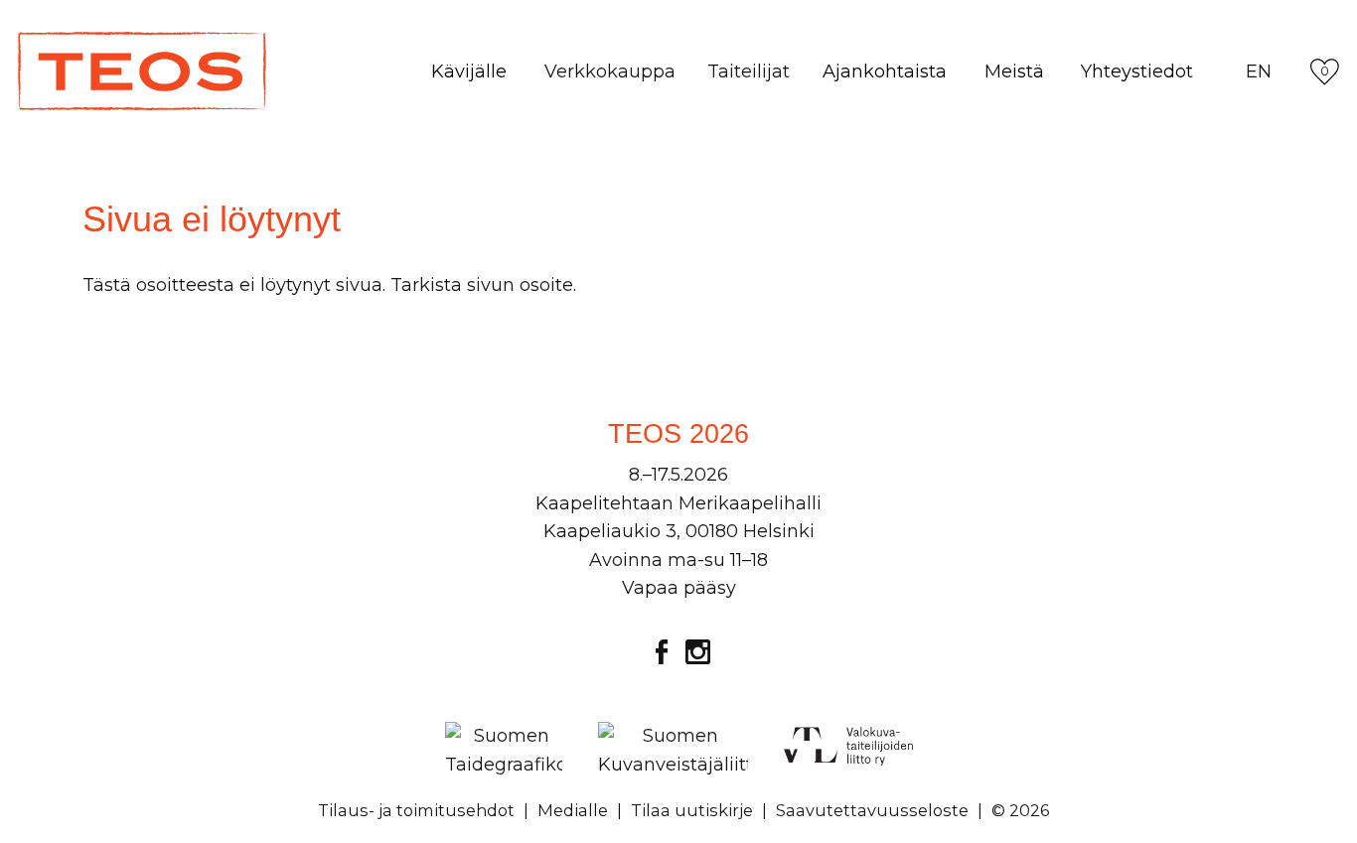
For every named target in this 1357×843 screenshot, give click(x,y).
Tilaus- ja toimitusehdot (416, 810)
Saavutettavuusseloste (872, 810)
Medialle (572, 810)
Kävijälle (469, 71)
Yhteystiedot (1137, 71)
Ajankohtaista (885, 71)
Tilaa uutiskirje (692, 810)
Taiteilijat (748, 71)
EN (1259, 71)
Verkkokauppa (610, 71)
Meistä (1014, 71)
